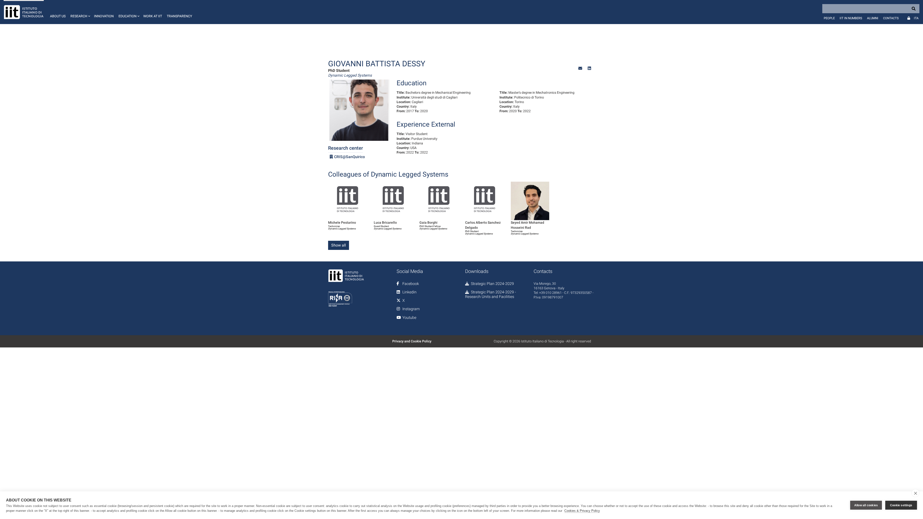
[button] (80, 12)
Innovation (104, 16)
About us (58, 16)
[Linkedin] (589, 68)
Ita (916, 18)
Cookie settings (901, 505)
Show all (338, 245)
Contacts (891, 18)
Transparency (179, 16)
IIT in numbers (851, 18)
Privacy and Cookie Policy (411, 341)
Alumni (872, 18)
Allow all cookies (866, 505)
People (829, 18)
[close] (915, 493)
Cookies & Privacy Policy (582, 511)
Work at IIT (152, 16)
